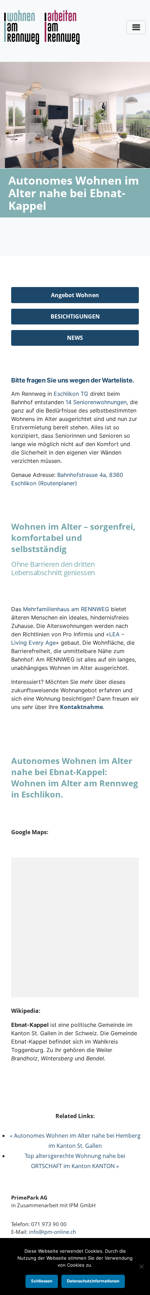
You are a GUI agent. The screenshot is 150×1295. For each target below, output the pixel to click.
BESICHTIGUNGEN (75, 316)
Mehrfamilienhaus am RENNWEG (66, 609)
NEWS (75, 338)
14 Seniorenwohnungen (96, 402)
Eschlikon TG (71, 393)
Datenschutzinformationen (93, 1281)
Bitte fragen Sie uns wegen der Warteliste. (72, 380)
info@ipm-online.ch (52, 1231)
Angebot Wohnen (75, 295)
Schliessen (41, 1281)
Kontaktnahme (81, 707)
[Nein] (141, 1266)
